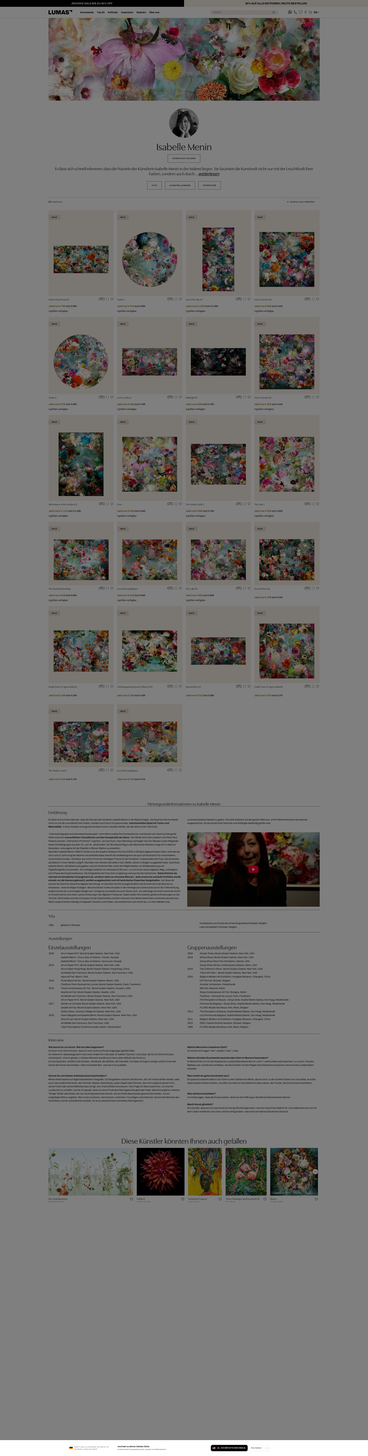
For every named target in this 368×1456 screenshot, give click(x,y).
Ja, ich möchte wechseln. (231, 1448)
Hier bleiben (256, 1448)
